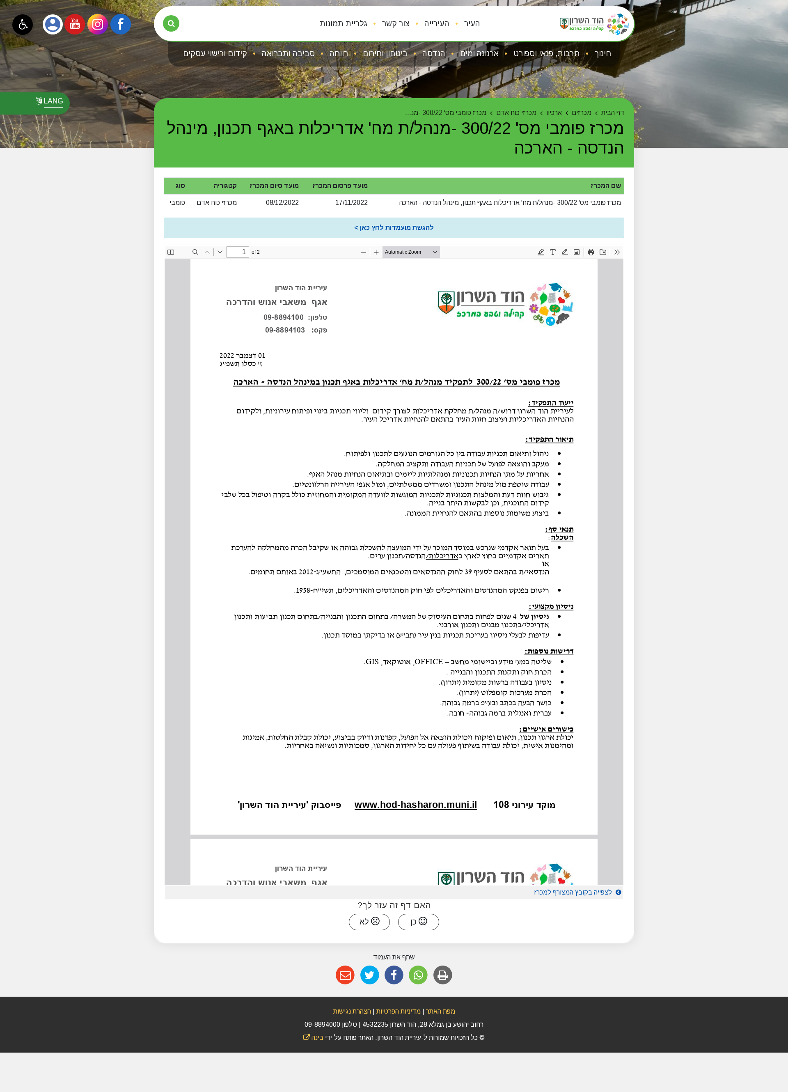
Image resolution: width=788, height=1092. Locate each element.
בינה (313, 1037)
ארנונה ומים (478, 53)
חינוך (602, 53)
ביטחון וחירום (384, 53)
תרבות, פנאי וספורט (545, 53)
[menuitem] (465, 23)
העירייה (435, 23)
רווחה (338, 53)
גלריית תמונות (343, 23)
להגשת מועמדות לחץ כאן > (394, 227)
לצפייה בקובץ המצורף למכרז (574, 892)
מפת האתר (440, 1011)
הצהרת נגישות (352, 1011)
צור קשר (395, 23)
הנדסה (432, 53)
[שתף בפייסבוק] (394, 975)
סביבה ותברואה (287, 53)
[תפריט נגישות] (22, 24)
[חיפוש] (171, 23)
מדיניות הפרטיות (398, 1011)
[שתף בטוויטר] (369, 975)
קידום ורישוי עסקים (215, 53)
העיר (471, 23)
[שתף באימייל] (345, 975)
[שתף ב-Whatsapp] (418, 975)
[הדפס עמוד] (443, 975)
